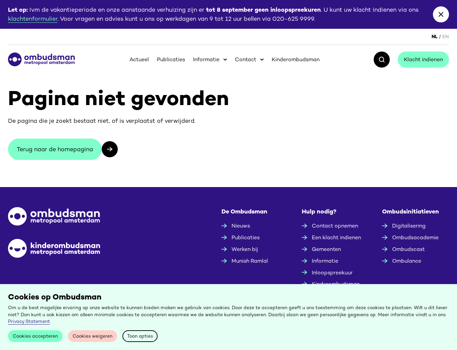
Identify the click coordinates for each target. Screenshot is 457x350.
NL (435, 36)
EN (445, 36)
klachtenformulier (33, 18)
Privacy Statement (29, 321)
